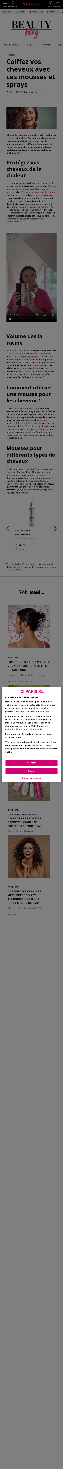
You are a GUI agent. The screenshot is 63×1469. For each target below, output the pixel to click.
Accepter (31, 763)
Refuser (31, 771)
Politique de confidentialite (27, 729)
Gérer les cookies (31, 778)
